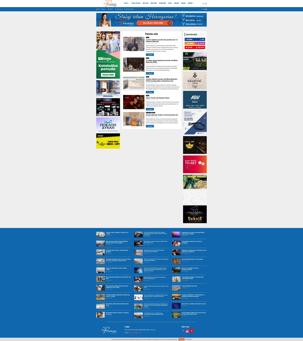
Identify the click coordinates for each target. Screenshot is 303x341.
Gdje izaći (145, 3)
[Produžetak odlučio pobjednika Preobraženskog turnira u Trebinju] (100, 297)
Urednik (149, 43)
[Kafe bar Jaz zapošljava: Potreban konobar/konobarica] (176, 270)
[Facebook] (183, 330)
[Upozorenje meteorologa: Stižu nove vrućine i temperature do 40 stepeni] (100, 288)
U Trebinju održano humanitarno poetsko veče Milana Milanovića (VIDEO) (162, 61)
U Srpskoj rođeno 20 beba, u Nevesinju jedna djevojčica (117, 250)
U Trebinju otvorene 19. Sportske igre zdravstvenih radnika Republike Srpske (153, 314)
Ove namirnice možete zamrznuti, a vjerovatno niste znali (117, 313)
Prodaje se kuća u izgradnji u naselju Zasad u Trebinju (117, 233)
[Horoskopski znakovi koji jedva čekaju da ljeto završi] (100, 306)
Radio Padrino (119, 9)
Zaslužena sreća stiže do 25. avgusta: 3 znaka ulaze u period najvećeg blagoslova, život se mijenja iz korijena (155, 269)
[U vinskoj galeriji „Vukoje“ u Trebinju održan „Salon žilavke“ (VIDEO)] (176, 279)
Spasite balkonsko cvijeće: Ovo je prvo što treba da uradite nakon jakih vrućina (193, 313)
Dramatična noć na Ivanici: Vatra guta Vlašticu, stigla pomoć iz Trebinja (193, 233)
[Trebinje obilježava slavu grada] (176, 288)
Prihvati (181, 339)
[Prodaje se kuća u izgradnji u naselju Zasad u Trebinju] (100, 234)
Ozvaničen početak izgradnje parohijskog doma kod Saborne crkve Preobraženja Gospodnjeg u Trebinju (156, 305)
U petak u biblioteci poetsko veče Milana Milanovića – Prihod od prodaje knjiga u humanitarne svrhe (162, 80)
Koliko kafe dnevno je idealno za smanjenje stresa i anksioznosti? (155, 278)
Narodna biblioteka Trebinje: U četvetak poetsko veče (162, 115)
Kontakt (190, 3)
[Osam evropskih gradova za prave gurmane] (176, 261)
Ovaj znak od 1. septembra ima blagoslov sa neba (194, 303)
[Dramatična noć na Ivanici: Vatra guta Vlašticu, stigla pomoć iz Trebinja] (176, 234)
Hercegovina (148, 112)
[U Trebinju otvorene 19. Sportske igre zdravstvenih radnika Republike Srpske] (138, 315)
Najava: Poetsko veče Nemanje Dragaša (157, 98)
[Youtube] (191, 330)
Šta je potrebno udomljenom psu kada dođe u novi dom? (118, 277)
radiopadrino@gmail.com (135, 332)
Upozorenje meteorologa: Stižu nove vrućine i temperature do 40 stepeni (117, 286)
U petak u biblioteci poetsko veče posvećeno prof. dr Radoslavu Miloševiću (162, 41)
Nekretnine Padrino (129, 9)
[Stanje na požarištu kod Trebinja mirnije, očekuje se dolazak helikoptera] (138, 261)
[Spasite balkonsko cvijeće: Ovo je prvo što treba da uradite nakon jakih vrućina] (176, 315)
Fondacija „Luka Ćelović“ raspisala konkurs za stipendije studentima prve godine (193, 295)
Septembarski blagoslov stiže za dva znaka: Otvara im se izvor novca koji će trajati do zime (118, 259)
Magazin (176, 3)
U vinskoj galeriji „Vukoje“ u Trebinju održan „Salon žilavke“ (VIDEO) (192, 277)
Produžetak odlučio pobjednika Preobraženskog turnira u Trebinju (118, 295)
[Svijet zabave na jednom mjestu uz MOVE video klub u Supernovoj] (138, 243)
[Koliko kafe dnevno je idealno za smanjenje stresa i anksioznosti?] (138, 279)
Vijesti (126, 3)
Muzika (183, 3)
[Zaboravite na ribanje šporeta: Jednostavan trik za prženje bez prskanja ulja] (176, 252)
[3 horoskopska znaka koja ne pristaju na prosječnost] (176, 243)
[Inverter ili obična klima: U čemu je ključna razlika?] (100, 270)
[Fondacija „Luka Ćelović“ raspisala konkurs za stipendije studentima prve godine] (176, 297)
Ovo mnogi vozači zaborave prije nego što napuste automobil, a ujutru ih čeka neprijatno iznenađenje (155, 234)
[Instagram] (187, 330)
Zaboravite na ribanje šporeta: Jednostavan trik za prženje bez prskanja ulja (194, 250)
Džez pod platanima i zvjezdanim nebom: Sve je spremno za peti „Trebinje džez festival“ (156, 295)
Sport (170, 3)
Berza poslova (136, 3)
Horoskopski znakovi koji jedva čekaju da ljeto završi (117, 304)
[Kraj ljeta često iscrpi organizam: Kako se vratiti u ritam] (138, 288)
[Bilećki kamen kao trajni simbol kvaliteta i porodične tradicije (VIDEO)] (138, 252)
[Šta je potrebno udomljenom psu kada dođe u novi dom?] (100, 279)
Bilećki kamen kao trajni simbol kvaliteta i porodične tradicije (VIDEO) (154, 251)
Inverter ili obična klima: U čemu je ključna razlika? (116, 268)
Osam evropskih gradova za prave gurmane (192, 259)
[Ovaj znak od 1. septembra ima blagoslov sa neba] (176, 306)
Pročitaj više (189, 339)
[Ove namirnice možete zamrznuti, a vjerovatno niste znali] (100, 315)
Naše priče (154, 3)
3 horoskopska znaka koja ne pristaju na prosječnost (192, 242)
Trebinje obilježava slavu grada (189, 286)
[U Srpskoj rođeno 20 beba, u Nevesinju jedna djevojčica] (100, 252)
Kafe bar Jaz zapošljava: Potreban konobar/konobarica (190, 268)
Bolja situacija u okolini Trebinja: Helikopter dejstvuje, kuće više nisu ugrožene (117, 242)
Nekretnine (162, 3)
